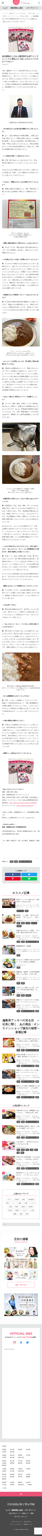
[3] (8, 1149)
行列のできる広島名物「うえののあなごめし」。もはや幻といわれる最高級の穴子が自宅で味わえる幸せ (28, 1159)
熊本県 (28, 1482)
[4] (8, 1164)
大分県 (4, 1484)
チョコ (25, 1210)
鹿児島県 (21, 1484)
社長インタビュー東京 (32, 1050)
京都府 (20, 1468)
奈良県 (12, 1471)
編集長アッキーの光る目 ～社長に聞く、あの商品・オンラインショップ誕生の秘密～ (28, 937)
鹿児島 (31, 1206)
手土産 (28, 923)
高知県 (4, 1479)
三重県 (4, 1468)
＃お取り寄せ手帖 (26, 1337)
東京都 (12, 1457)
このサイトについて (16, 1521)
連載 (11, 861)
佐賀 (23, 941)
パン (13, 1203)
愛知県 (4, 1465)
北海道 (17, 1199)
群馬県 (20, 1455)
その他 (4, 1488)
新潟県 (4, 1461)
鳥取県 (4, 1474)
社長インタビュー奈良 (25, 861)
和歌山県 (21, 1471)
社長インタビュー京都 (32, 1122)
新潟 (18, 1066)
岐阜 (18, 955)
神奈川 (23, 1206)
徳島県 (12, 1476)
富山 (18, 1097)
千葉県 (4, 1457)
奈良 (16, 861)
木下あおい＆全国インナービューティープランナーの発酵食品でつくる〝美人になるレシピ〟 (28, 951)
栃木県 (12, 1455)
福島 (18, 983)
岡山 (18, 1011)
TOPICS (28, 995)
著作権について (28, 1524)
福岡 (36, 1149)
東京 (18, 995)
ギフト (9, 1199)
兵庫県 (4, 1471)
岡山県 (20, 1474)
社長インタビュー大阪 (32, 1137)
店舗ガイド (25, 1513)
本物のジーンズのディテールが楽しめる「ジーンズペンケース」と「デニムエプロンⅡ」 (28, 1002)
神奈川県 (21, 1457)
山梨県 (4, 1463)
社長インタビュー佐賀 (32, 941)
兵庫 (31, 1149)
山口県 (4, 1476)
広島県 (28, 1474)
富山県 (12, 1461)
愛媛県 (28, 1476)
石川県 (20, 1461)
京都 (23, 1122)
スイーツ (34, 923)
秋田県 (28, 1449)
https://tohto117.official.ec (25, 805)
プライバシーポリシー (16, 1524)
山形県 (4, 1451)
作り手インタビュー (21, 1516)
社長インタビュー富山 (28, 1097)
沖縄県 (30, 1484)
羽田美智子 (31, 1199)
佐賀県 (12, 1482)
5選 (18, 1152)
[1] (8, 1117)
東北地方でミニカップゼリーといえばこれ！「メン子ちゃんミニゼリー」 (28, 1175)
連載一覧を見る (21, 1285)
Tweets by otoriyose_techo (9, 1349)
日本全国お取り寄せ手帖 (21, 1504)
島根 (23, 995)
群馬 (27, 1214)
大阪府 (28, 1468)
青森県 (4, 1449)
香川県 (20, 1476)
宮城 (18, 1184)
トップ (5, 8)
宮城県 (20, 1449)
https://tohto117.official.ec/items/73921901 (23, 803)
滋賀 (18, 923)
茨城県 (4, 1455)
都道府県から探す (17, 8)
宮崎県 (12, 1484)
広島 (23, 1168)
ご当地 (32, 1210)
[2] (8, 1133)
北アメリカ (20, 910)
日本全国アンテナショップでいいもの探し (28, 920)
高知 (10, 1206)
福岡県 (4, 1482)
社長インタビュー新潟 (28, 1066)
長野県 (12, 1463)
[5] (8, 1179)
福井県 (28, 1461)
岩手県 (12, 1449)
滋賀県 (12, 1468)
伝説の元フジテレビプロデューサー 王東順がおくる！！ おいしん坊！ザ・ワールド (28, 906)
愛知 (18, 967)
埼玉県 (28, 1455)
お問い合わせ (27, 1521)
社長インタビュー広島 (32, 1168)
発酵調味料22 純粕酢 (23, 946)
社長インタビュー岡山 (28, 1011)
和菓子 (19, 926)
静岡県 (28, 1463)
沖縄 (26, 1203)
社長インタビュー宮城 (28, 1184)
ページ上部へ (21, 1494)
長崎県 (20, 1482)
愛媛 (15, 1214)
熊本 (27, 1149)
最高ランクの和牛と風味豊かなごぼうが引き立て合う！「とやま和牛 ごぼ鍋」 (28, 1088)
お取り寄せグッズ (21, 993)
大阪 (23, 1137)
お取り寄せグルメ (32, 8)
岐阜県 (20, 1463)
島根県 (12, 1474)
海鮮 (21, 1214)
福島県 (12, 1451)
